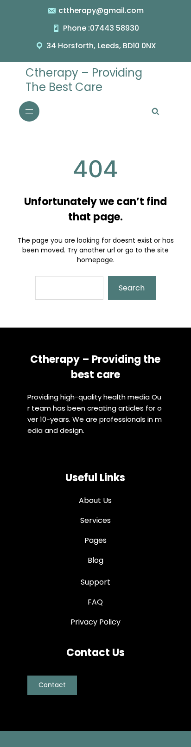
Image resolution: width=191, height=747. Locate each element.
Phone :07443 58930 (101, 28)
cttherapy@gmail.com (101, 10)
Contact (52, 684)
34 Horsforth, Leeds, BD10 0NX (101, 45)
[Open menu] (29, 111)
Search (132, 288)
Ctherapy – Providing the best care (83, 80)
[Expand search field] (155, 111)
